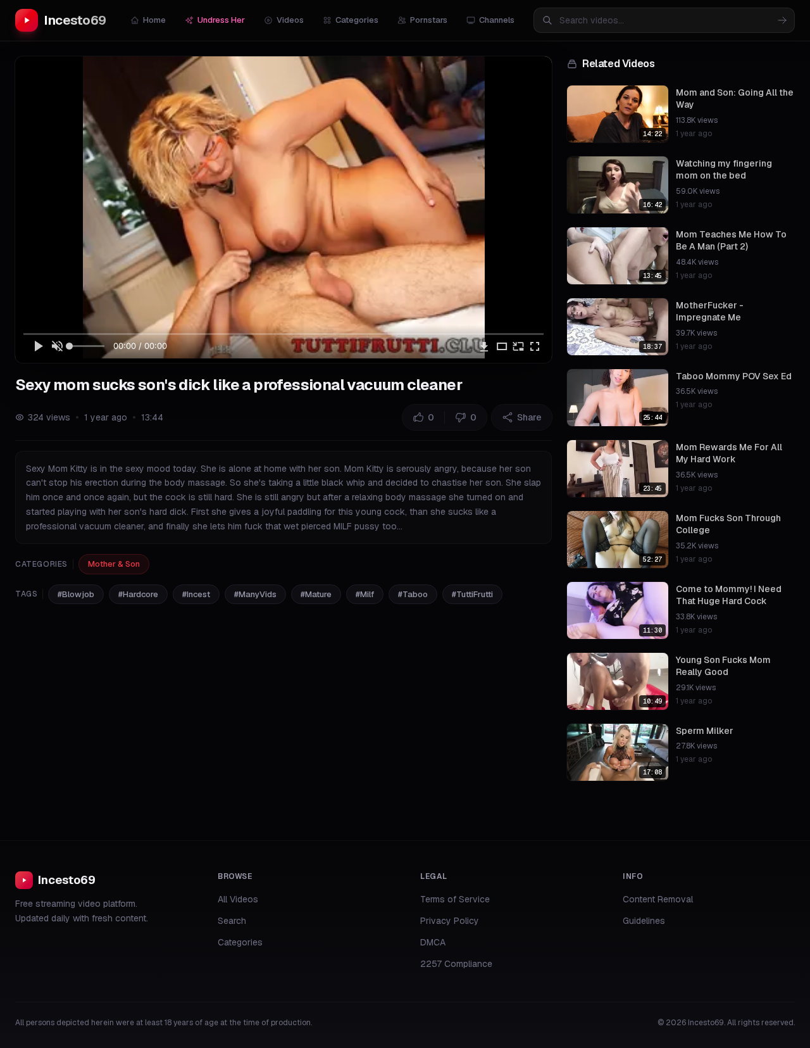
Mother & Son (114, 564)
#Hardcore (138, 594)
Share (529, 417)
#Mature (316, 594)
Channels (496, 20)
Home (154, 20)
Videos (290, 20)
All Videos (238, 899)
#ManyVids (255, 594)
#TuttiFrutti (472, 594)
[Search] (782, 20)
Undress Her (221, 20)
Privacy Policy (449, 920)
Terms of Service (455, 899)
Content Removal (658, 899)
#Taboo (413, 594)
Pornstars (428, 20)
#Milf (365, 594)
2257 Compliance (456, 963)
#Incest (196, 594)
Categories (356, 20)
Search (232, 920)
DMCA (433, 942)
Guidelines (644, 920)
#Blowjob (76, 594)
